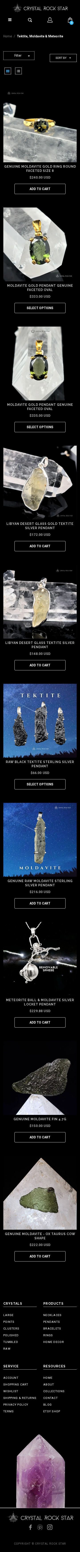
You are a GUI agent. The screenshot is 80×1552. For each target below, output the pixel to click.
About (48, 1384)
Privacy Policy (15, 1404)
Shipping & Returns (19, 1398)
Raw (7, 1348)
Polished (11, 1335)
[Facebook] (30, 1527)
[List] (18, 71)
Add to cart (40, 189)
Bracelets (52, 1328)
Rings (48, 1335)
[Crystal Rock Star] (40, 7)
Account (10, 1377)
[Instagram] (49, 1527)
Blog (47, 1404)
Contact (50, 1398)
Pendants (51, 1321)
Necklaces (52, 1315)
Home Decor (53, 1342)
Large (8, 1315)
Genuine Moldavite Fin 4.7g (40, 1119)
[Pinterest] (40, 1527)
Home (7, 36)
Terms (8, 1411)
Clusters (11, 1328)
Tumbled (10, 1342)
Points (9, 1321)
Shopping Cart (15, 1384)
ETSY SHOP (51, 1411)
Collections (54, 1391)
